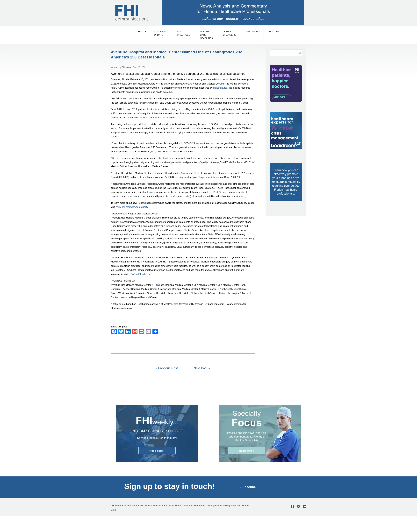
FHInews (126, 67)
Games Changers (229, 33)
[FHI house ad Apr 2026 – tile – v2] (286, 199)
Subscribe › (249, 487)
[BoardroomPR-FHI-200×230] (286, 148)
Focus (142, 31)
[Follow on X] (298, 506)
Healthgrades (220, 87)
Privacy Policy (221, 505)
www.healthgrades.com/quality (132, 206)
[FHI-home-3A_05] (260, 461)
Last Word (252, 31)
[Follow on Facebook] (292, 506)
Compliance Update (161, 33)
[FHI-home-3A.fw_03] (157, 461)
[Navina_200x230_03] (286, 101)
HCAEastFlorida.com (140, 274)
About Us (273, 31)
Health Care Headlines (206, 35)
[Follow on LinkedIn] (304, 506)
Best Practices (183, 33)
